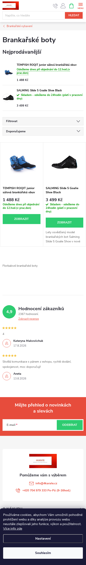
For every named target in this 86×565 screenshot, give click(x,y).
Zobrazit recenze (28, 319)
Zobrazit (21, 219)
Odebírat (69, 425)
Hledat (73, 15)
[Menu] (80, 5)
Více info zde (12, 528)
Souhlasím (43, 553)
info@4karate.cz (46, 483)
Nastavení (43, 538)
